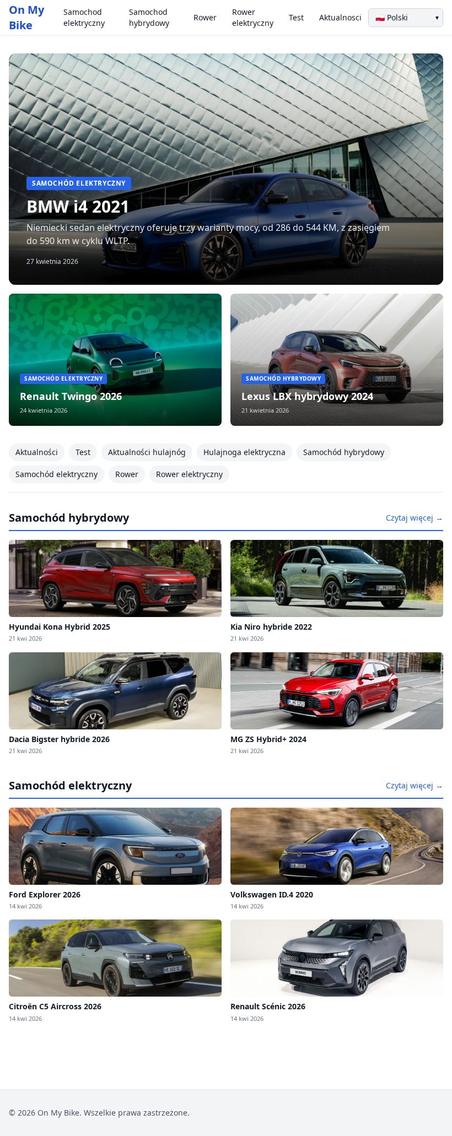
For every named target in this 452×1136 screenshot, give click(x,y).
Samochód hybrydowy (343, 452)
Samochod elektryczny (84, 17)
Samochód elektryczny (56, 474)
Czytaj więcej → (414, 517)
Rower (205, 17)
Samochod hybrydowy (149, 17)
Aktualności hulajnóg (147, 452)
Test (296, 17)
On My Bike (26, 17)
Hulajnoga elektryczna (244, 452)
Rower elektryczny (252, 17)
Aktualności (36, 452)
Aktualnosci (340, 17)
